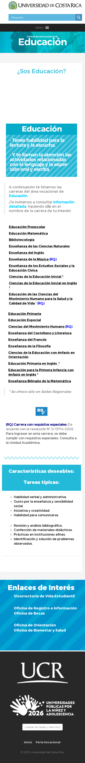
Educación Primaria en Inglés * (34, 363)
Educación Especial (24, 320)
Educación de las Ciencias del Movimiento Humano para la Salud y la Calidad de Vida (41, 298)
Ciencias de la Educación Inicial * (36, 276)
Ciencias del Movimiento (28, 326)
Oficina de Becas (29, 613)
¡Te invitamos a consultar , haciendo (41, 204)
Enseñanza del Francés (27, 339)
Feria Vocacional (48, 742)
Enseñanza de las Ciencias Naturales (39, 246)
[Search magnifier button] (78, 17)
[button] (40, 28)
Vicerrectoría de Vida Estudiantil (44, 596)
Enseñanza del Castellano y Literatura (40, 333)
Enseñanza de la (22, 259)
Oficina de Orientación (35, 625)
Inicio (28, 742)
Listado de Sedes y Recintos (42, 727)
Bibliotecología (21, 239)
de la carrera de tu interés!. (47, 210)
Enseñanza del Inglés (26, 252)
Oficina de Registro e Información (45, 608)
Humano (56, 326)
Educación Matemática (28, 233)
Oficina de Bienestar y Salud (40, 630)
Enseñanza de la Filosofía (29, 346)
